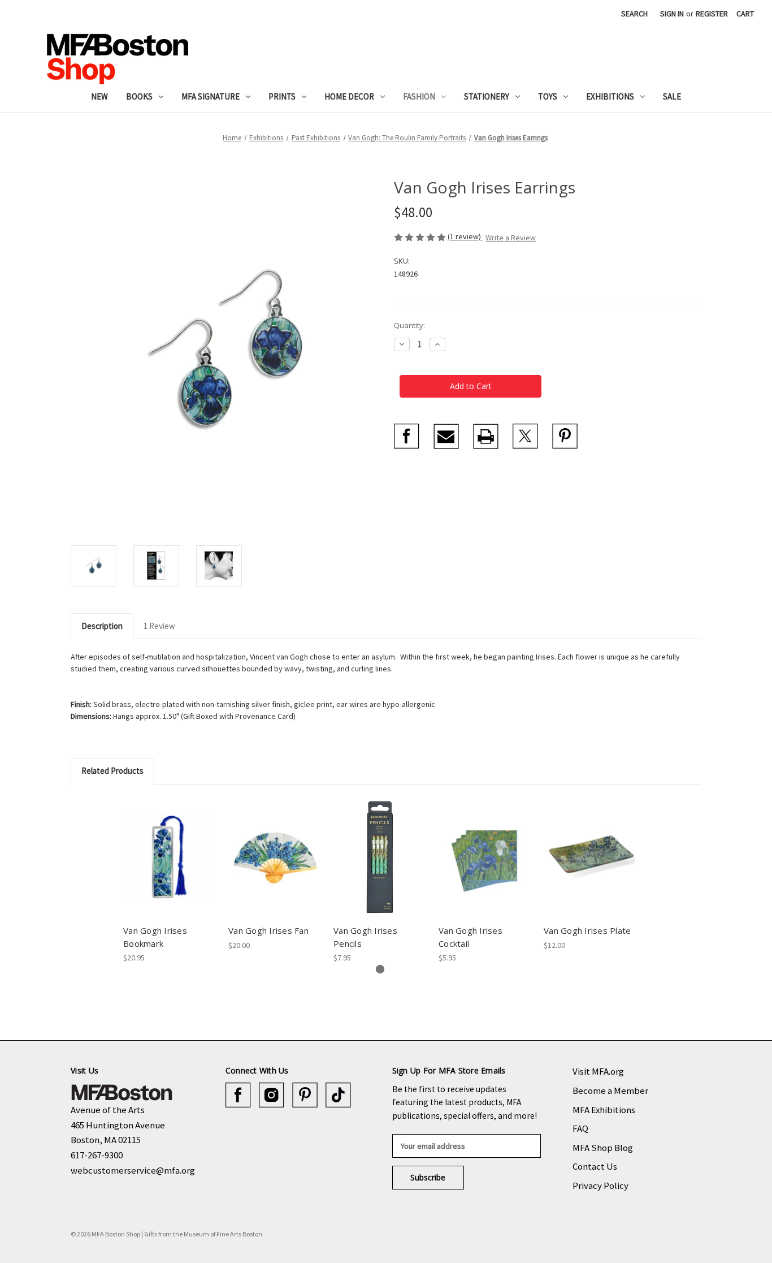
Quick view (169, 847)
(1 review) (465, 236)
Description (102, 625)
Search (634, 13)
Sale (672, 96)
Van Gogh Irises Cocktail (470, 937)
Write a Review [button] (510, 237)
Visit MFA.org (598, 1071)
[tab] (380, 969)
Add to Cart (170, 867)
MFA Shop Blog (603, 1147)
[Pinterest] (565, 436)
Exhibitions (610, 96)
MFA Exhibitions (604, 1109)
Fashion (419, 96)
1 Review (159, 625)
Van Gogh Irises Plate (587, 930)
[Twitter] (525, 436)
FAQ (580, 1128)
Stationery (486, 96)
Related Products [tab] (112, 770)
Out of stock (275, 867)
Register (712, 13)
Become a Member (610, 1090)
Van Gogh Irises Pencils (365, 937)
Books (139, 96)
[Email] (446, 436)
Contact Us (595, 1166)
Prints (282, 96)
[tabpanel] (170, 880)
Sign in (672, 13)
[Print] (485, 436)
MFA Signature (210, 96)
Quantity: (409, 325)
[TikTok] (338, 1095)
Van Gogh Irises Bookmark (155, 937)
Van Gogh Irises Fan (268, 930)
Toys (547, 96)
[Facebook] (406, 436)
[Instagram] (271, 1095)
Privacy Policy (600, 1185)
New (99, 96)
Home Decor (349, 96)
